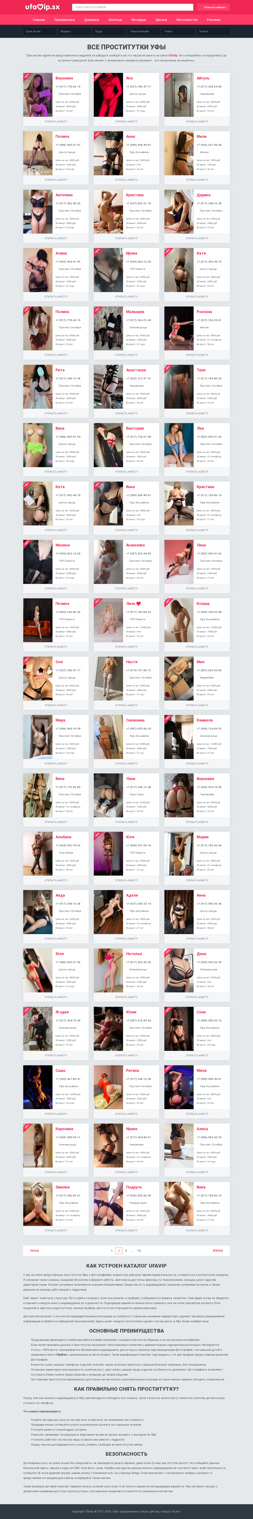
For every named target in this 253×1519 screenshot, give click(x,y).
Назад (34, 1250)
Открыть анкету (56, 121)
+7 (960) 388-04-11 (68, 1137)
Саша (60, 1070)
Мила (202, 136)
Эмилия (63, 1187)
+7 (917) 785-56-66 (209, 845)
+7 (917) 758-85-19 (209, 495)
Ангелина (64, 195)
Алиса (202, 1129)
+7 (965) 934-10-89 (209, 787)
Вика (60, 428)
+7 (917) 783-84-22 (138, 612)
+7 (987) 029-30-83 (209, 670)
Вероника (64, 78)
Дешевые (91, 19)
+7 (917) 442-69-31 (68, 1195)
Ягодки (62, 1012)
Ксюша (203, 603)
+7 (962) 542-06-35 (68, 612)
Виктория (135, 428)
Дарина (203, 195)
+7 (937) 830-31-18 (138, 203)
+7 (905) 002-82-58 (138, 1195)
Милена (63, 545)
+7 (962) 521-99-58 (209, 145)
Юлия (131, 1012)
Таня (201, 370)
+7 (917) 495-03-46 (209, 903)
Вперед (218, 1250)
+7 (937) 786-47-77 (138, 86)
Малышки (135, 312)
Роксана (204, 312)
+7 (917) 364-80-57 (138, 1137)
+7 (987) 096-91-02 (209, 436)
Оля (59, 662)
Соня (201, 1012)
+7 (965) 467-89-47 (68, 1079)
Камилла (205, 720)
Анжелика (135, 545)
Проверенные (64, 19)
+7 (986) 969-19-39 (68, 728)
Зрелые (161, 19)
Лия (200, 428)
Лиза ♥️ (133, 603)
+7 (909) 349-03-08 (209, 612)
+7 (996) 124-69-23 (209, 728)
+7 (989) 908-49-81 (138, 145)
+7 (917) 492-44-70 (209, 261)
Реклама (213, 19)
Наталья (134, 954)
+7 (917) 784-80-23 (209, 378)
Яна (129, 78)
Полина (62, 136)
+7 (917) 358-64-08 (209, 86)
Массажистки (187, 19)
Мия (200, 662)
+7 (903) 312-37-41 (138, 378)
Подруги (133, 1187)
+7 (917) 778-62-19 (68, 86)
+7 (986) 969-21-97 (68, 145)
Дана (201, 954)
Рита (60, 370)
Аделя (132, 895)
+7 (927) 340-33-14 (138, 903)
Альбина (63, 837)
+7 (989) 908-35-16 (209, 1020)
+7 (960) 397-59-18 (138, 845)
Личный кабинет (215, 7)
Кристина (135, 195)
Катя (201, 253)
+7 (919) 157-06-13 (138, 670)
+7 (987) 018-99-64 (138, 1020)
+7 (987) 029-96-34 (138, 728)
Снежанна (135, 720)
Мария (203, 837)
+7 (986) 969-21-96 (68, 962)
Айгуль (203, 78)
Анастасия (136, 370)
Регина (132, 1070)
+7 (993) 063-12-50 (138, 261)
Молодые (138, 19)
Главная (39, 19)
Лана (130, 779)
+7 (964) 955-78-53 (68, 845)
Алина (61, 253)
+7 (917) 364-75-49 (138, 320)
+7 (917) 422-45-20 (68, 203)
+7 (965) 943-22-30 (209, 962)
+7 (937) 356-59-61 (209, 320)
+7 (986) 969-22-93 (209, 1137)
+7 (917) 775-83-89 (68, 787)
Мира (60, 720)
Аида (60, 895)
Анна (130, 136)
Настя (132, 662)
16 (139, 1250)
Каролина (64, 1129)
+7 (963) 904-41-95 (68, 261)
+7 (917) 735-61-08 (138, 436)
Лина (201, 545)
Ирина (131, 253)
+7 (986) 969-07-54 (68, 436)
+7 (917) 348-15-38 (209, 203)
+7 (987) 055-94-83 (138, 553)
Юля (130, 837)
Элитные (115, 19)
